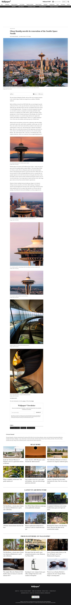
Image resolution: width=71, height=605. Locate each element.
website (23, 401)
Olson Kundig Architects (15, 427)
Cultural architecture (31, 427)
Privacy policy (45, 590)
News (30, 36)
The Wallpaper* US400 (31, 6)
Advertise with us (25, 592)
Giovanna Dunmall (14, 36)
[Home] (2, 4)
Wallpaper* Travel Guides (54, 6)
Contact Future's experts (25, 590)
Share (12, 94)
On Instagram (23, 427)
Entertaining (63, 4)
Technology (45, 4)
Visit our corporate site (47, 601)
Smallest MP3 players (42, 6)
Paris (11, 129)
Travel (58, 4)
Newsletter (41, 94)
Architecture (7, 4)
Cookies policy (52, 590)
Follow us (36, 94)
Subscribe (64, 1)
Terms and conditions (36, 590)
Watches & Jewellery (30, 4)
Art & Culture (22, 4)
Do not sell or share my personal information (40, 592)
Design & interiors (14, 4)
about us (17, 590)
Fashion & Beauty (38, 4)
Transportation (52, 4)
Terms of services (23, 415)
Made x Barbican (21, 6)
